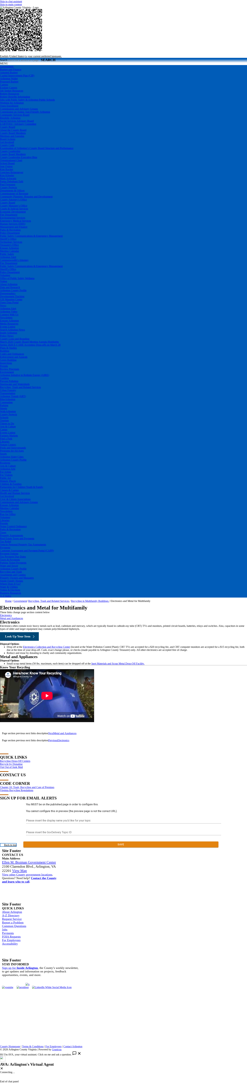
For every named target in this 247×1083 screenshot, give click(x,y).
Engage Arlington (9, 248)
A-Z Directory (10, 915)
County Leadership (10, 151)
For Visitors (6, 475)
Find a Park (6, 438)
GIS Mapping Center (11, 299)
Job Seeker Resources (11, 90)
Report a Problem (13, 922)
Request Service (12, 919)
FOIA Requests (11, 936)
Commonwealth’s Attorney (14, 260)
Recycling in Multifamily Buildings (90, 601)
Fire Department (8, 214)
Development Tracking (12, 296)
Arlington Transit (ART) (13, 396)
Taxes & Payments (10, 559)
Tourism (4, 420)
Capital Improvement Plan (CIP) (17, 75)
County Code (7, 145)
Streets (3, 408)
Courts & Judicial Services (14, 208)
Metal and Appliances (11, 618)
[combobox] (31, 56)
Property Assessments (11, 535)
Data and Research (10, 287)
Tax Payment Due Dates (13, 556)
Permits (4, 366)
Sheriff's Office (8, 269)
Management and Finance (13, 226)
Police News (6, 335)
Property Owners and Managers (17, 577)
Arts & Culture (8, 426)
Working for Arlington (12, 102)
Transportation (7, 393)
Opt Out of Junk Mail (11, 767)
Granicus (56, 1049)
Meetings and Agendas (12, 136)
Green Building (8, 360)
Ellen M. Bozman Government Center (29, 862)
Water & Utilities (9, 586)
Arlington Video (8, 311)
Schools (4, 417)
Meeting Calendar (9, 251)
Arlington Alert (8, 257)
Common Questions (14, 926)
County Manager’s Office (13, 205)
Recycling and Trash (11, 571)
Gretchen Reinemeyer (11, 172)
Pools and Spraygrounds (13, 447)
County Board (7, 127)
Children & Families (11, 484)
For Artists (5, 471)
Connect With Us (9, 314)
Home (8, 601)
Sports (3, 453)
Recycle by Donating (11, 764)
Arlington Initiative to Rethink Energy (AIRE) (24, 375)
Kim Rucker (6, 169)
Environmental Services (12, 217)
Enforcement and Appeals (13, 357)
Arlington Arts (7, 468)
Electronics (6, 615)
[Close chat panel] (1, 1069)
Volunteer (5, 275)
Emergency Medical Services (15, 220)
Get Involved (7, 142)
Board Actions (7, 139)
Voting (3, 281)
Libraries (4, 441)
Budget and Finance (10, 69)
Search (3, 60)
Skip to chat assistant (11, 1)
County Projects (8, 187)
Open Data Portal (9, 302)
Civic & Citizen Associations (15, 499)
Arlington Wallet (9, 78)
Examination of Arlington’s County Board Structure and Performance (36, 148)
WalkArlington (8, 411)
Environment (7, 372)
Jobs (4, 929)
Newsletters (6, 317)
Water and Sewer (9, 565)
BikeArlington (7, 399)
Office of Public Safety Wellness (17, 278)
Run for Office (8, 514)
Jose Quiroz (6, 166)
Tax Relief (5, 541)
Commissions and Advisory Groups (19, 108)
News (3, 305)
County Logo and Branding (14, 338)
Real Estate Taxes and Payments (17, 538)
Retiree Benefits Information (15, 96)
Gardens (4, 378)
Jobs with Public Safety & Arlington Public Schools (27, 99)
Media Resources (9, 323)
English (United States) (32, 53)
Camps (3, 429)
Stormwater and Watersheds (15, 384)
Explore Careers (8, 87)
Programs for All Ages (12, 450)
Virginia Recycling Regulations (16, 790)
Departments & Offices (12, 190)
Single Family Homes (11, 580)
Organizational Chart (11, 160)
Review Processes (9, 369)
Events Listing (7, 326)
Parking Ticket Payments (13, 562)
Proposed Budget (9, 81)
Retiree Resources (9, 93)
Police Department (10, 232)
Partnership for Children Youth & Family (21, 487)
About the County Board (13, 130)
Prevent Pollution (9, 381)
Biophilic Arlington (10, 117)
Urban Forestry (8, 390)
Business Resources (10, 593)
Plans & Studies (8, 347)
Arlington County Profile (13, 290)
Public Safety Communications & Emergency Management (31, 235)
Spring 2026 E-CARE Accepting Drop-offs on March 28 (30, 344)
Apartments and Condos (13, 574)
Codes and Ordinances (12, 353)
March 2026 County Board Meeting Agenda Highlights (29, 341)
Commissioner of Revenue (14, 193)
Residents (5, 462)
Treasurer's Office (9, 245)
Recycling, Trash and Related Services (20, 387)
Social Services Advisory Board (17, 121)
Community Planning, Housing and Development (26, 196)
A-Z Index (5, 596)
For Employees (11, 940)
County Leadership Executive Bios (18, 157)
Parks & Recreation (10, 229)
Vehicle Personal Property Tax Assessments (23, 544)
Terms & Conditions (33, 1046)
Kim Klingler (7, 175)
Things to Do (7, 423)
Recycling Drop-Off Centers (15, 761)
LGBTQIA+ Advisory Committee (18, 124)
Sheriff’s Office (8, 239)
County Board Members (13, 133)
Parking (4, 405)
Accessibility (10, 943)
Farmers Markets (9, 435)
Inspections (6, 363)
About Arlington (8, 284)
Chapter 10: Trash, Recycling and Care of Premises (27, 787)
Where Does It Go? (10, 583)
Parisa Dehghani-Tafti (11, 181)
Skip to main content (11, 4)
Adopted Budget (9, 72)
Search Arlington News (12, 329)
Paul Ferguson (7, 184)
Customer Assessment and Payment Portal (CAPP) (27, 550)
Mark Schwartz (8, 178)
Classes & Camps (9, 490)
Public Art (5, 478)
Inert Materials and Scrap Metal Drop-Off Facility (117, 663)
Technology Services (11, 242)
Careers (4, 84)
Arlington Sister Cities (12, 456)
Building (4, 350)
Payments (5, 547)
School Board (7, 163)
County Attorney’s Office (13, 199)
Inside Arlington (8, 332)
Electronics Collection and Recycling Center (46, 646)
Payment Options (9, 553)
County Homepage (10, 1046)
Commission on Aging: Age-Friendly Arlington (25, 111)
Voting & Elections (10, 589)
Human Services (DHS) (12, 223)
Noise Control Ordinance (13, 526)
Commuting (6, 402)
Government (20, 601)
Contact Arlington (72, 1046)
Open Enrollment (9, 105)
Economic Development (13, 211)
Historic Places (8, 481)
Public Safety (7, 254)
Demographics (7, 293)
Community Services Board (14, 114)
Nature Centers (8, 444)
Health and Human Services (15, 493)
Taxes (3, 532)
